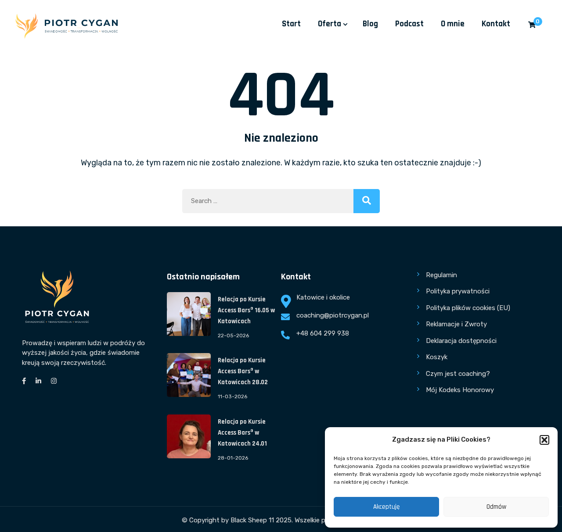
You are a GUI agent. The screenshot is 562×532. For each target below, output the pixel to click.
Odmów (496, 507)
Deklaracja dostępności (461, 341)
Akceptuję (386, 507)
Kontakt (496, 23)
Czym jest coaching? (458, 374)
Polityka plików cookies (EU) (468, 308)
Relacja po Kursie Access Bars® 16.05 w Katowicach (246, 310)
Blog (370, 23)
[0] (532, 25)
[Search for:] (281, 201)
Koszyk (436, 357)
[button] (544, 440)
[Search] (366, 201)
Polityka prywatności (458, 291)
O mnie (453, 23)
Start (291, 23)
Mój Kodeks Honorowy (460, 390)
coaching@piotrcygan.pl (332, 315)
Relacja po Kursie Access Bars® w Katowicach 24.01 (242, 433)
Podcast (409, 23)
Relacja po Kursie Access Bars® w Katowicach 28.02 (243, 371)
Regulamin (441, 275)
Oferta (329, 23)
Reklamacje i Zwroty (456, 324)
